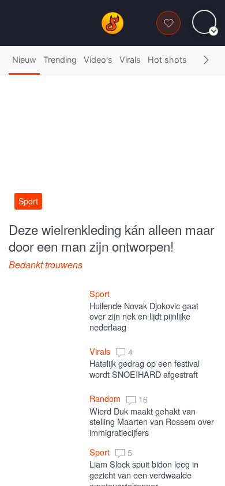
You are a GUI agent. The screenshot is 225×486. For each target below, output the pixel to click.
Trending (60, 59)
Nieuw (24, 59)
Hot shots (167, 59)
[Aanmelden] (194, 22)
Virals (130, 59)
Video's (98, 59)
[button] (206, 60)
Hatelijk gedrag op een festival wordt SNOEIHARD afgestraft (145, 368)
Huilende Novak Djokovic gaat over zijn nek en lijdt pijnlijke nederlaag (145, 316)
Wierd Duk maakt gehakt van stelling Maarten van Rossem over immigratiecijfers (152, 420)
